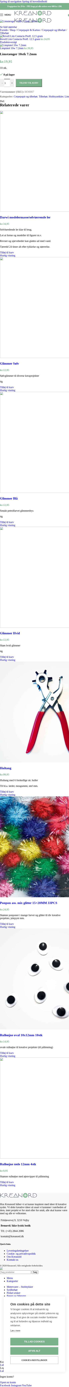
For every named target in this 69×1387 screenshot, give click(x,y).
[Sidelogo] (32, 15)
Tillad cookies (34, 1341)
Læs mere (15, 1330)
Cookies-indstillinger (34, 1360)
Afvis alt (34, 1351)
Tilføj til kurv (28, 83)
